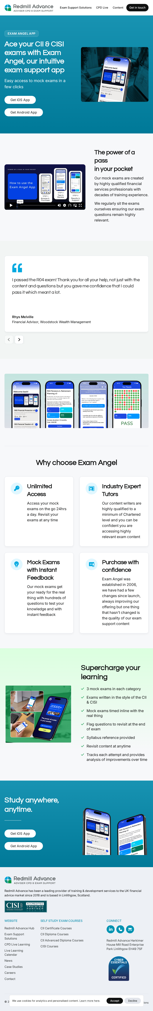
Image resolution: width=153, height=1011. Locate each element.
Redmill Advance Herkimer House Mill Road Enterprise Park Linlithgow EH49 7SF (125, 945)
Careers (9, 973)
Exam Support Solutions (76, 7)
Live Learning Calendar (13, 952)
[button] (75, 7)
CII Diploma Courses (54, 934)
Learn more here (89, 1000)
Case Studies (13, 967)
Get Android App (23, 112)
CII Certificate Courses (56, 928)
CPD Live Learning (17, 944)
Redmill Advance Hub (19, 928)
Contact (9, 979)
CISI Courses (49, 946)
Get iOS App (20, 100)
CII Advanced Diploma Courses (61, 940)
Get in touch (137, 7)
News (8, 960)
